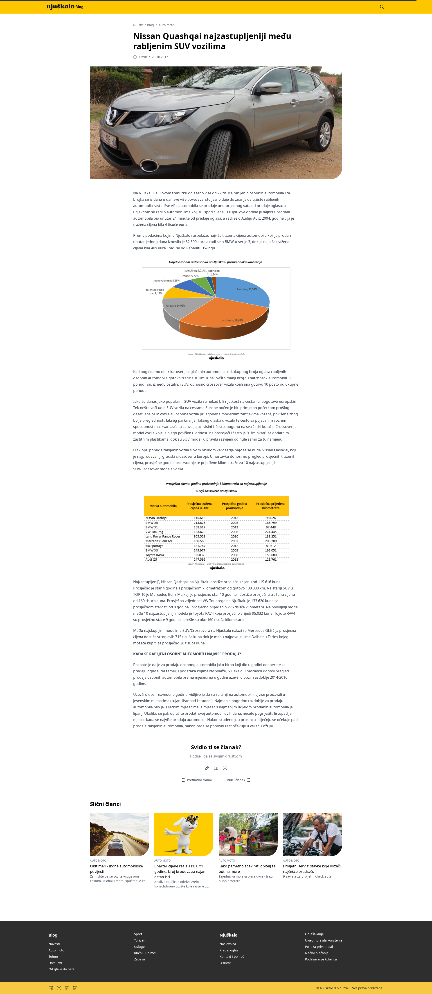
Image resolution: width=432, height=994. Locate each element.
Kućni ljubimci (145, 953)
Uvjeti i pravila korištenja (323, 940)
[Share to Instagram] (225, 767)
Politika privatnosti (319, 946)
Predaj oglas (229, 950)
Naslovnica (228, 944)
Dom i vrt (55, 963)
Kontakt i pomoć (232, 956)
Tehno (53, 956)
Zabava (139, 959)
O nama (226, 963)
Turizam (140, 940)
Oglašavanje (314, 934)
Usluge (139, 946)
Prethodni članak (199, 780)
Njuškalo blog (143, 25)
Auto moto (166, 25)
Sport (138, 934)
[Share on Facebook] (216, 767)
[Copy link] (207, 767)
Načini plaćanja (316, 953)
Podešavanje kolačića (321, 959)
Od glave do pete (61, 969)
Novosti (54, 944)
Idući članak (236, 780)
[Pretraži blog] (382, 7)
